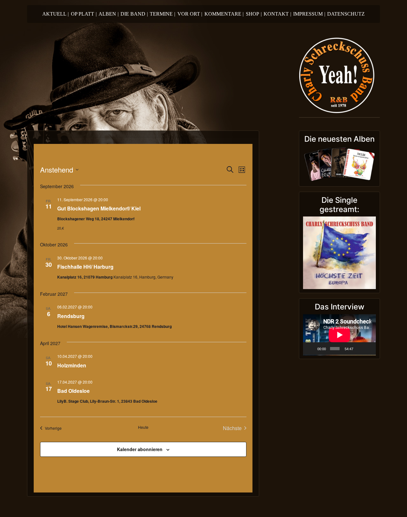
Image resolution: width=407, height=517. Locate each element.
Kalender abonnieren (139, 449)
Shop (254, 14)
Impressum (309, 14)
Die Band (134, 14)
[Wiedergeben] (311, 348)
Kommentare (224, 14)
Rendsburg (71, 316)
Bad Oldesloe (73, 390)
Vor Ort (190, 14)
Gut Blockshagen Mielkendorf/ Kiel (99, 208)
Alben (109, 14)
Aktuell (55, 14)
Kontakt (277, 14)
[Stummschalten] (359, 348)
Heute (143, 427)
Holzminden (71, 365)
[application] (339, 334)
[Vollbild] (368, 348)
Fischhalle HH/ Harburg (85, 266)
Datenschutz (346, 14)
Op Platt (84, 14)
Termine (162, 14)
